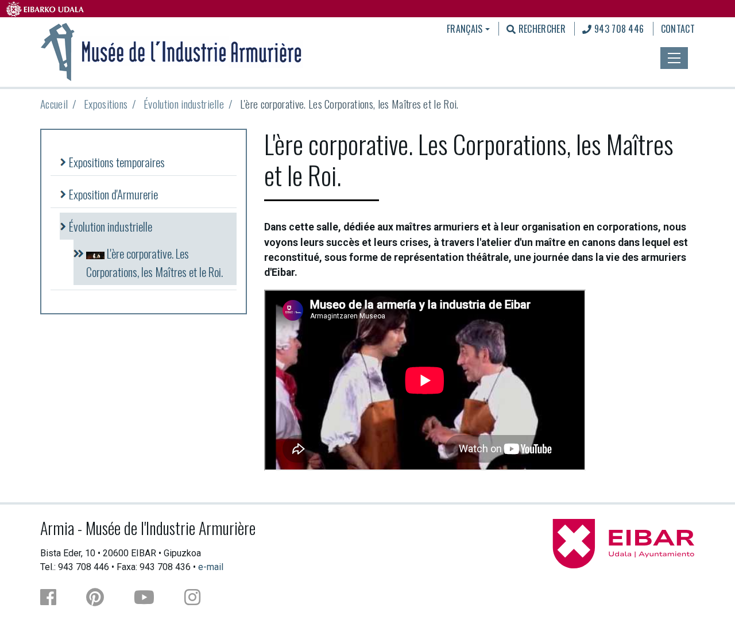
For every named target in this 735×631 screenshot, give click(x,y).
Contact (678, 29)
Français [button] (465, 29)
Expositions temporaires (117, 162)
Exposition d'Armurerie (113, 194)
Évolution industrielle (184, 103)
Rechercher (541, 29)
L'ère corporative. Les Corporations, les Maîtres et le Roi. (154, 262)
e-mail (210, 566)
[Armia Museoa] (171, 50)
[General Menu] (674, 58)
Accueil (54, 103)
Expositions (106, 103)
